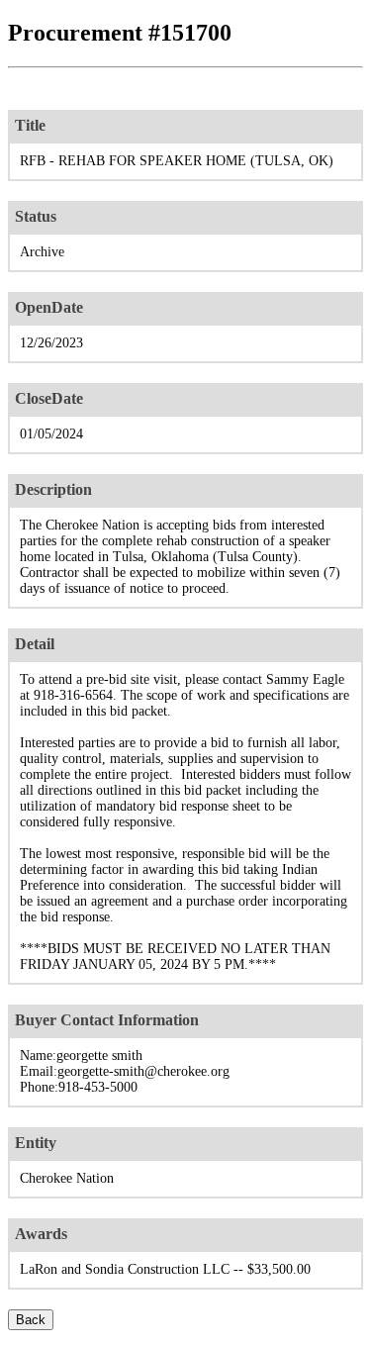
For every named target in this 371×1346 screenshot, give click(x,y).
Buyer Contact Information (107, 1019)
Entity (35, 1142)
